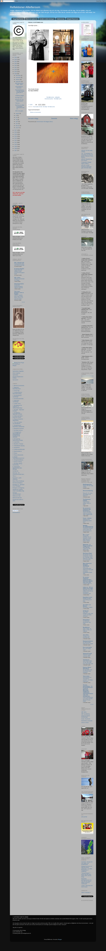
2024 (15, 61)
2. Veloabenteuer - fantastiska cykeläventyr (18, 426)
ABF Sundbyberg (85, 714)
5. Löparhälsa (16, 442)
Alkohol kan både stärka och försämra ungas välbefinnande (87, 513)
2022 (15, 65)
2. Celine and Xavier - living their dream (18, 416)
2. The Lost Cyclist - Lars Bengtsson (17, 423)
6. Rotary (15, 453)
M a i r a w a (86, 534)
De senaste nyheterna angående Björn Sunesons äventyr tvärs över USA (88, 580)
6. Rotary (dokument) (18, 455)
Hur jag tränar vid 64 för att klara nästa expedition (87, 671)
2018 (15, 73)
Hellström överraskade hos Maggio (19, 279)
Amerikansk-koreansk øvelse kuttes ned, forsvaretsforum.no (88, 529)
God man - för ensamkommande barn (18, 473)
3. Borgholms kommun (18, 428)
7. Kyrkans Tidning (17, 461)
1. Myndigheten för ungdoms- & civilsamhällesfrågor (17, 406)
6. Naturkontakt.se (17, 451)
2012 (15, 140)
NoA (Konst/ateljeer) (18, 482)
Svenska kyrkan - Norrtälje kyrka (53, 98)
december (18, 75)
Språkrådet (15, 374)
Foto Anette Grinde (37, 106)
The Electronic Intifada (87, 500)
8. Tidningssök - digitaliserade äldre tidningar (17, 468)
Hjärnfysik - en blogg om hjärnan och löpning (87, 546)
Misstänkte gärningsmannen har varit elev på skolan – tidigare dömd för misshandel (86, 881)
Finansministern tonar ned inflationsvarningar (19, 264)
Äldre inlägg (74, 118)
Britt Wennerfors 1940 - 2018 (19, 84)
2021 (15, 67)
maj (17, 119)
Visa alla (91, 704)
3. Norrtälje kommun (18, 430)
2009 (15, 146)
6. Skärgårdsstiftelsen (18, 460)
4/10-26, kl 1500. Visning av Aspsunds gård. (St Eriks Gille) (86, 166)
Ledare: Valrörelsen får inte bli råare (87, 886)
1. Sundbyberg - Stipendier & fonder (17, 413)
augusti (17, 113)
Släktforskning (60, 19)
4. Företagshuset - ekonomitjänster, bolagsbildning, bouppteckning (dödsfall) (17, 435)
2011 (15, 142)
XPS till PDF (84, 816)
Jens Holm (86, 634)
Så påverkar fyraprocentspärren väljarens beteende (18, 286)
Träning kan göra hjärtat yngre (86, 549)
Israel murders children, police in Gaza (87, 503)
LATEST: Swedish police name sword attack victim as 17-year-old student (18, 297)
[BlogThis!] (40, 104)
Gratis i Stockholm (85, 718)
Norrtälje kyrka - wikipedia (53, 97)
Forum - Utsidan (87, 518)
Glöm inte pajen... (19, 110)
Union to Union (85, 722)
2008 (15, 148)
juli (16, 115)
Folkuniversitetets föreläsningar (85, 716)
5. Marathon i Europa (18, 443)
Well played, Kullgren (87, 607)
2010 (15, 144)
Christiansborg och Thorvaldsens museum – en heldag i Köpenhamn (88, 679)
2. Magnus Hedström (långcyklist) (18, 419)
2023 (15, 63)
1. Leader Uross (17, 403)
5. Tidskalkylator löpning (18, 445)
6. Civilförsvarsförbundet (19, 449)
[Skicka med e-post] (38, 104)
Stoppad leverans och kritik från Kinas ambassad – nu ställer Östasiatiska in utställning (86, 869)
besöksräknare (16, 512)
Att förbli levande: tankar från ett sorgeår (88, 643)
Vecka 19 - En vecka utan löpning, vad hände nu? (87, 494)
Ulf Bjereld (85, 611)
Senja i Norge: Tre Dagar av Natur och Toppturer (87, 630)
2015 (15, 134)
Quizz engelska (16, 373)
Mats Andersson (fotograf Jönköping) (87, 564)
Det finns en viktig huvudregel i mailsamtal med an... (19, 107)
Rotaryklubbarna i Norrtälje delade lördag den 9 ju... (19, 91)
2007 (15, 150)
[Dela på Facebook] (43, 104)
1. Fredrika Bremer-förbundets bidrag (17, 393)
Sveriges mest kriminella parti (86, 637)
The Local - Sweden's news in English (19, 292)
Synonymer (15, 379)
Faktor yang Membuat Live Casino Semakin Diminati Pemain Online (88, 699)
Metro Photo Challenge (18, 481)
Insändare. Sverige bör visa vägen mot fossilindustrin (87, 863)
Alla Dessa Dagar (87, 553)
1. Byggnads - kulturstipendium (17, 388)
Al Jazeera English (19, 268)
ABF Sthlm (84, 712)
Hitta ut (14, 476)
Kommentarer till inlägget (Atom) (45, 121)
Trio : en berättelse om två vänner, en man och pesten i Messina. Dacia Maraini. (87, 155)
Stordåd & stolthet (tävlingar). (47, 19)
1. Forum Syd (16, 390)
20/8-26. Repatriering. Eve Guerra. (86, 160)
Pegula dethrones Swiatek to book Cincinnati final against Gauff (19, 271)
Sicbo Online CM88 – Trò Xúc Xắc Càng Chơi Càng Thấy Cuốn (88, 662)
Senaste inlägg (33, 118)
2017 (15, 130)
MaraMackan (86, 627)
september (18, 81)
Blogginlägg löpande (18, 19)
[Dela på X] (41, 104)
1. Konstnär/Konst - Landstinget (17, 396)
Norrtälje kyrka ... (19, 97)
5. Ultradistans (16, 447)
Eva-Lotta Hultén (87, 647)
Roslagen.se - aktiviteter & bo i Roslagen (19, 485)
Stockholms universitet (86, 720)
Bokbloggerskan (87, 484)
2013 (15, 138)
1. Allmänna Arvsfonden (18, 385)
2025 (15, 59)
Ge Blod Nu (15, 471)
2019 (15, 71)
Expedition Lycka (87, 597)
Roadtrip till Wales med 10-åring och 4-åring (87, 600)
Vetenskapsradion (19, 283)
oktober (18, 79)
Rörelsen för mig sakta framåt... (19, 100)
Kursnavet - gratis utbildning (17, 478)
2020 (15, 69)
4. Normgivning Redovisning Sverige (18, 439)
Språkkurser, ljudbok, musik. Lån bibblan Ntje (18, 490)
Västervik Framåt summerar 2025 (87, 655)
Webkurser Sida (16, 495)
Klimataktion (86, 619)
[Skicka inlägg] (36, 104)
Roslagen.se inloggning (18, 487)
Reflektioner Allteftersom (25, 7)
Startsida (54, 118)
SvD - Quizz (17, 277)
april (17, 121)
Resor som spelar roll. (31, 19)
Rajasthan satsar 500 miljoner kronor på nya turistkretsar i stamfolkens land (88, 591)
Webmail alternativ (17, 497)
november (18, 77)
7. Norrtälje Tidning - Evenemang (18, 464)
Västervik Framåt (87, 653)
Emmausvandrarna (88, 641)
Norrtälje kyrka (51, 106)
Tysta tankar (86, 676)
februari (18, 125)
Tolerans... (17, 103)
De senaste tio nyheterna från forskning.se (87, 509)
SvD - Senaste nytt (19, 262)
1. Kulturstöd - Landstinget (16, 401)
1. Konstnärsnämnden (18, 398)
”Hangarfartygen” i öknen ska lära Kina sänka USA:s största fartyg (86, 875)
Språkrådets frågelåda (18, 371)
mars (17, 123)
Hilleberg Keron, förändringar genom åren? (87, 521)
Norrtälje (45, 106)
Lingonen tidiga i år (87, 583)
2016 (15, 132)
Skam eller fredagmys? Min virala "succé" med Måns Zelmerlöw (88, 614)
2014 (15, 136)
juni (17, 117)
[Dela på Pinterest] (44, 104)
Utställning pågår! (19, 95)
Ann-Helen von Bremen (87, 605)
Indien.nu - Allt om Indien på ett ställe (88, 588)
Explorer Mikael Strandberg (87, 668)
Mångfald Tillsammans (72, 19)
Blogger (60, 939)
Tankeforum (86, 659)
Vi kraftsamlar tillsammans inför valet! (87, 622)
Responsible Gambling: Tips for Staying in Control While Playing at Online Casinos (87, 538)
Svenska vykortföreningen (17, 493)
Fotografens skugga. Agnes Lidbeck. (86, 163)
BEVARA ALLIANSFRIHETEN (88, 526)
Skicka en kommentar (35, 112)
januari (17, 127)
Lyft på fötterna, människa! (19, 87)
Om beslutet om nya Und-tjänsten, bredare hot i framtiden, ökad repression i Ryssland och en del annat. (88, 557)
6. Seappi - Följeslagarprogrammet (18, 457)
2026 (15, 57)
